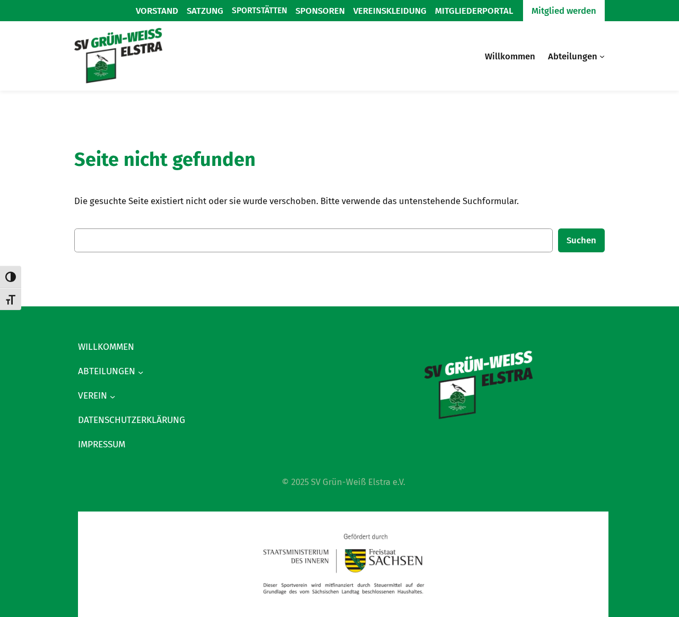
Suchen (581, 240)
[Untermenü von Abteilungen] (602, 56)
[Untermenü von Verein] (112, 396)
